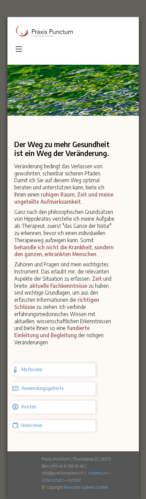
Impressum (98, 472)
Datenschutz (52, 480)
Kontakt (74, 480)
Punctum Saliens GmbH (86, 487)
